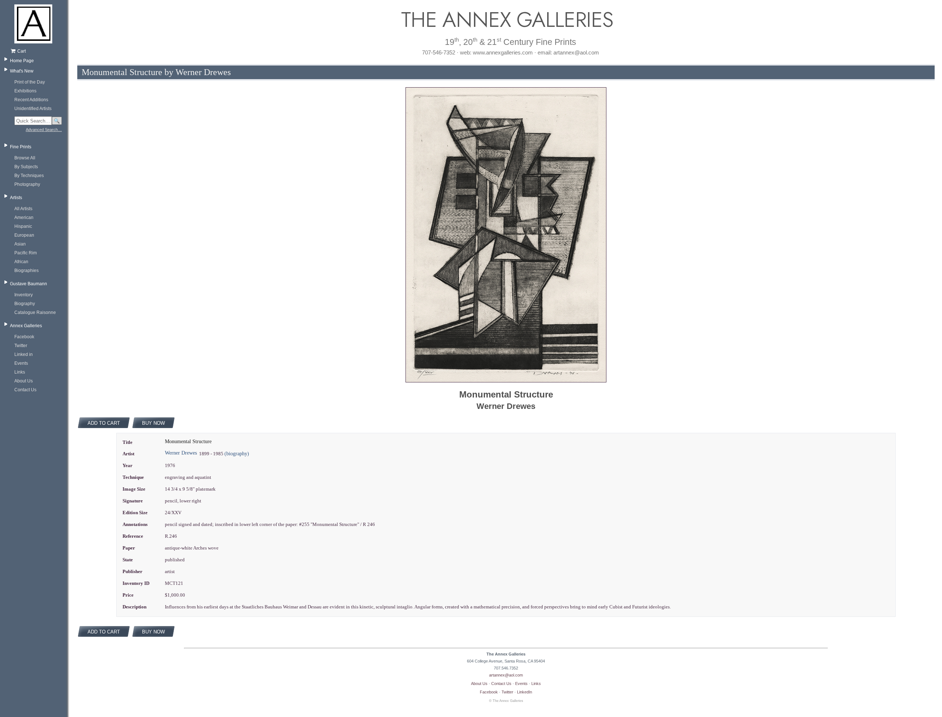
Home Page (22, 60)
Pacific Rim (25, 252)
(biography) (236, 453)
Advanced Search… (44, 129)
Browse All (24, 157)
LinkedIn (524, 692)
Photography (27, 184)
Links (19, 372)
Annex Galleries (26, 325)
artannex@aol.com (506, 675)
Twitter (20, 345)
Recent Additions (31, 99)
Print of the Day (29, 82)
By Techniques (29, 175)
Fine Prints (20, 146)
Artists (16, 197)
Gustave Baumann (28, 283)
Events (21, 363)
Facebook (24, 336)
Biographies (26, 270)
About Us (23, 381)
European (24, 235)
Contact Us (25, 389)
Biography (24, 303)
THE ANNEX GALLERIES (506, 19)
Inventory (23, 294)
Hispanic (23, 226)
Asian (20, 244)
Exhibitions (25, 90)
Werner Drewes (181, 453)
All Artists (23, 208)
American (23, 217)
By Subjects (26, 166)
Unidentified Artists (33, 108)
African (21, 261)
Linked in (23, 354)
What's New (21, 71)
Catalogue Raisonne (35, 312)
